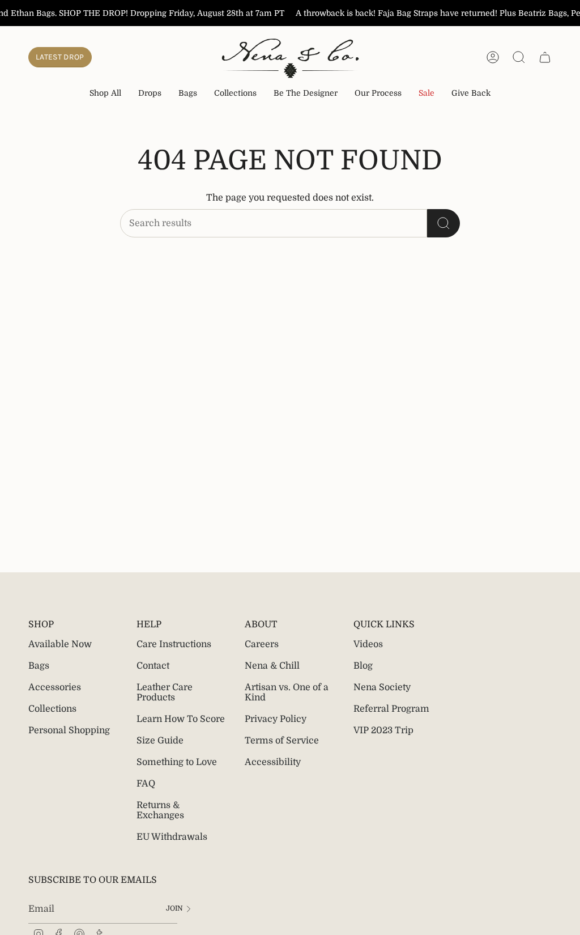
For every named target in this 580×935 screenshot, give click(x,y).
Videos (368, 644)
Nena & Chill (272, 666)
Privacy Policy (275, 719)
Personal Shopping (69, 730)
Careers (262, 644)
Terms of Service (282, 741)
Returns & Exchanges (160, 810)
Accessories (54, 687)
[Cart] (545, 57)
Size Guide (160, 741)
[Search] (443, 223)
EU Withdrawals (172, 837)
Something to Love (177, 762)
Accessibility (273, 762)
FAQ (146, 784)
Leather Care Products (165, 692)
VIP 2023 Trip (383, 730)
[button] (150, 94)
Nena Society (382, 687)
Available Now (60, 644)
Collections (52, 709)
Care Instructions (174, 644)
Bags (38, 666)
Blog (363, 666)
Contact (153, 666)
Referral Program (391, 709)
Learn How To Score (181, 719)
